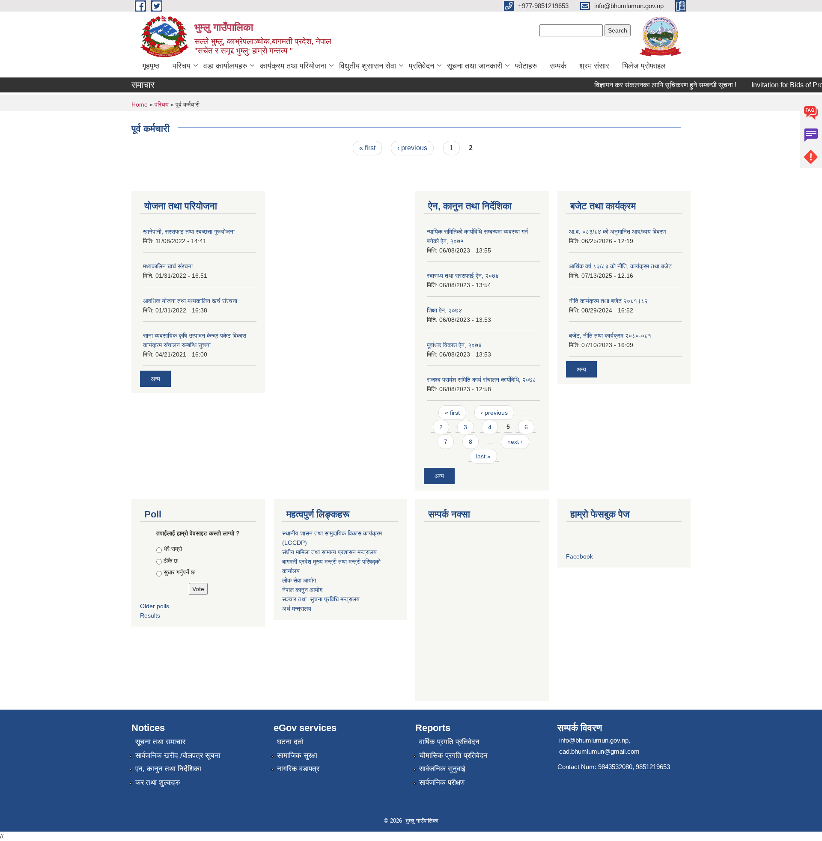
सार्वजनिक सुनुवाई (442, 769)
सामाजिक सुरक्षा (297, 756)
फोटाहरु (526, 66)
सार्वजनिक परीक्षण (442, 783)
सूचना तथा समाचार (160, 742)
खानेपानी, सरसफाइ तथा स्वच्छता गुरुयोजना (189, 231)
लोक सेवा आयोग (299, 580)
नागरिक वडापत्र (298, 769)
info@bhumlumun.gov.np (593, 740)
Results (150, 615)
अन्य (155, 378)
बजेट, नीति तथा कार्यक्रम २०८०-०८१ (610, 335)
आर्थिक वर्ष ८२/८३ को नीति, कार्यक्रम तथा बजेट (620, 266)
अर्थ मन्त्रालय (296, 608)
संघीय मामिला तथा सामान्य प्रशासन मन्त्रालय (329, 552)
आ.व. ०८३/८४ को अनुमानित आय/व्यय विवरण (617, 231)
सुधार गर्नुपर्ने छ (179, 572)
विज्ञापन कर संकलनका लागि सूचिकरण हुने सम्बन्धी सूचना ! (657, 85)
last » (483, 456)
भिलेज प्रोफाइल (644, 66)
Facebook (579, 556)
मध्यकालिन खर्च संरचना (168, 266)
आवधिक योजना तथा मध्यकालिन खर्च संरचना (190, 300)
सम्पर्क (558, 66)
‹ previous (412, 148)
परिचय (182, 66)
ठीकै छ (171, 560)
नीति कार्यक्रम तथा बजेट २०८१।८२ (608, 300)
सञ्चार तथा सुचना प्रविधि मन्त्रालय (321, 599)
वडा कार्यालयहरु (225, 66)
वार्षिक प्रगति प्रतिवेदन (449, 742)
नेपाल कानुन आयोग (302, 589)
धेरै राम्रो (173, 548)
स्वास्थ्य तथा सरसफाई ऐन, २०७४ (463, 275)
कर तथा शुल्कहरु (157, 783)
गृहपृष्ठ (151, 66)
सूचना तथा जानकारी (474, 66)
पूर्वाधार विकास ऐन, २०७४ (454, 345)
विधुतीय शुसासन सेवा (367, 66)
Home (139, 104)
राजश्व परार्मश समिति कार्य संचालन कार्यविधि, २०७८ (481, 379)
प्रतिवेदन (421, 66)
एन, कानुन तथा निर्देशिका (168, 769)
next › (515, 441)
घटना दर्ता (290, 742)
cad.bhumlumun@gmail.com (599, 751)
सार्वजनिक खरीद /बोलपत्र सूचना (177, 756)
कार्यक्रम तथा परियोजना (293, 66)
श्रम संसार (594, 66)
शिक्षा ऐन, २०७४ (444, 310)
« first (367, 148)
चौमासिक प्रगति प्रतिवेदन (453, 756)
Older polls (154, 606)
